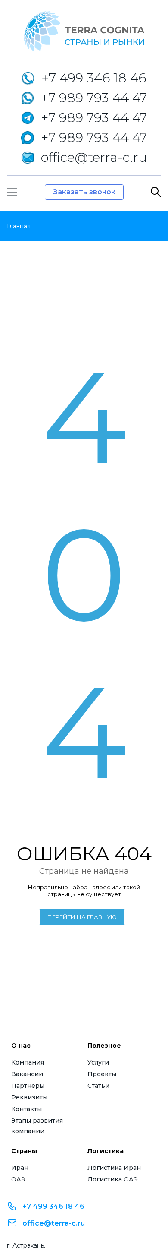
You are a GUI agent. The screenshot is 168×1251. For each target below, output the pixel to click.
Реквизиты (29, 1097)
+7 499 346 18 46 (53, 1206)
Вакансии (27, 1074)
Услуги (98, 1062)
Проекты (101, 1074)
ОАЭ (18, 1179)
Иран (19, 1168)
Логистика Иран (114, 1168)
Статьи (98, 1086)
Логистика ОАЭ (112, 1179)
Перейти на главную (82, 916)
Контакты (26, 1109)
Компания (27, 1062)
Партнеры (27, 1086)
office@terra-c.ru (53, 1223)
